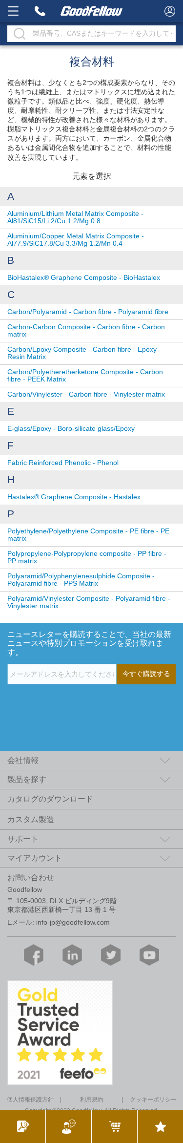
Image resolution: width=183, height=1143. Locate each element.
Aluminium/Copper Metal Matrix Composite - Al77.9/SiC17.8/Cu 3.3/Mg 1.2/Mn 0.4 (75, 240)
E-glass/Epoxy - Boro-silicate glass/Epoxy (71, 428)
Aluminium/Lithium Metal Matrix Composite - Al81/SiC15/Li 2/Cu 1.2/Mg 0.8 (75, 217)
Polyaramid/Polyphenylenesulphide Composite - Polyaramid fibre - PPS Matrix (81, 579)
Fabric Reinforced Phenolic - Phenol (63, 462)
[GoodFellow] (92, 11)
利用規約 (91, 1099)
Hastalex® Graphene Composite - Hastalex (74, 497)
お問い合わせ (30, 877)
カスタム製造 (30, 819)
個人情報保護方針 (30, 1099)
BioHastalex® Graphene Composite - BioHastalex (83, 277)
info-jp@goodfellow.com (73, 922)
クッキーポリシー (153, 1099)
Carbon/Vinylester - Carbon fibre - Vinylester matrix (86, 394)
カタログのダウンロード (50, 799)
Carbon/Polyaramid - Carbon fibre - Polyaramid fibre (87, 312)
